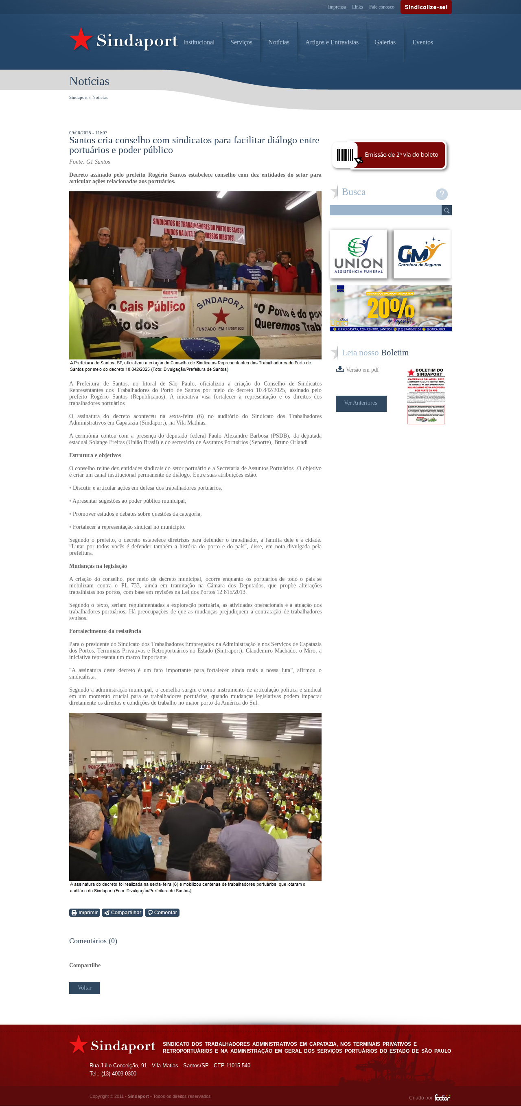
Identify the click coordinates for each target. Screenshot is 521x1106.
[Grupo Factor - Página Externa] (443, 1099)
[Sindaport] (124, 41)
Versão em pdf (362, 370)
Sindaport (78, 97)
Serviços (241, 42)
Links (357, 7)
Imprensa (337, 7)
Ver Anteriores (360, 403)
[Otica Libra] (391, 329)
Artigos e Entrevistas (332, 42)
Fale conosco (381, 7)
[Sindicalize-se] (426, 7)
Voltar (85, 988)
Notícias (278, 42)
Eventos (422, 42)
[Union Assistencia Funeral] (358, 254)
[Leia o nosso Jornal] (427, 396)
